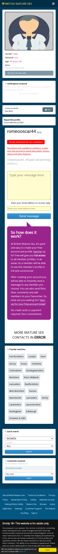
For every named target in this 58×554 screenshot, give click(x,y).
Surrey (12, 363)
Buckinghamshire (34, 370)
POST (29, 478)
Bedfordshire (31, 384)
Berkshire (14, 377)
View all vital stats (18, 73)
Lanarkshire (15, 404)
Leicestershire (33, 404)
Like (49, 109)
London (32, 356)
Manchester (15, 397)
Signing (37, 251)
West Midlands (31, 377)
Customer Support (33, 508)
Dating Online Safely (14, 504)
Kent (43, 356)
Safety (33, 499)
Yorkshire (36, 363)
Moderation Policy (19, 499)
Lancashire (14, 384)
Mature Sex (31, 504)
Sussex (32, 390)
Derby (45, 397)
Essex (24, 363)
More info (23, 551)
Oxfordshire (15, 370)
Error (39, 132)
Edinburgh (31, 411)
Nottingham (15, 411)
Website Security (47, 499)
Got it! (48, 550)
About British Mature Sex (14, 495)
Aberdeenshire (16, 390)
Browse (43, 504)
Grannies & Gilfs (17, 418)
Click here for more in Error (14, 68)
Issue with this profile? (14, 121)
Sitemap (18, 508)
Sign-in (34, 513)
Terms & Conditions (37, 495)
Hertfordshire (16, 356)
